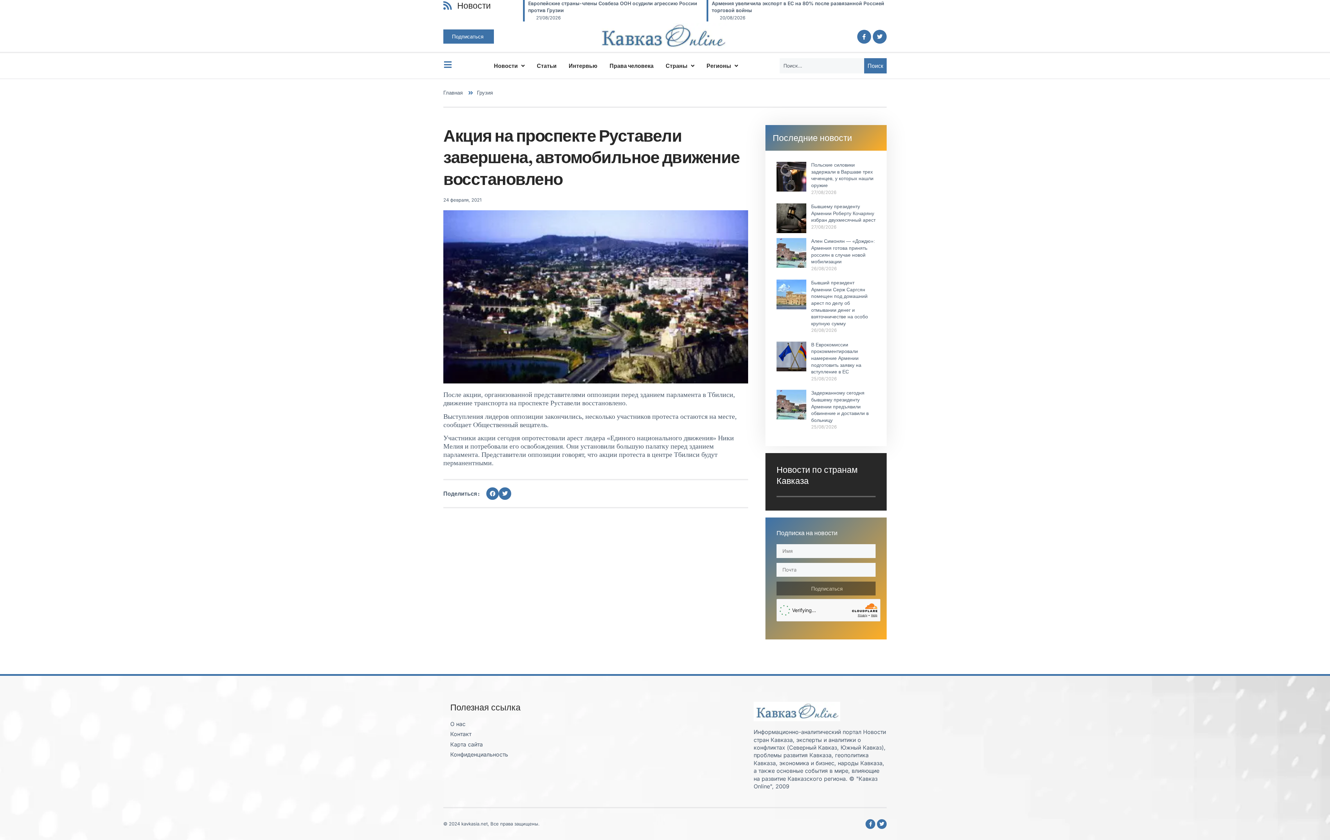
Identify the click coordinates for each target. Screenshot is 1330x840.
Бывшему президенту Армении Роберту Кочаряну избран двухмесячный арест (843, 213)
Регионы (719, 65)
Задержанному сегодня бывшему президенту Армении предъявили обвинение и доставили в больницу (840, 406)
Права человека (632, 65)
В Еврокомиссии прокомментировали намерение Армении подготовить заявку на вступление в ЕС (836, 358)
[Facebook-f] (864, 37)
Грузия (485, 92)
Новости (506, 65)
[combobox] (822, 65)
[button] (492, 493)
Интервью (583, 65)
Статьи (547, 65)
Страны (677, 65)
